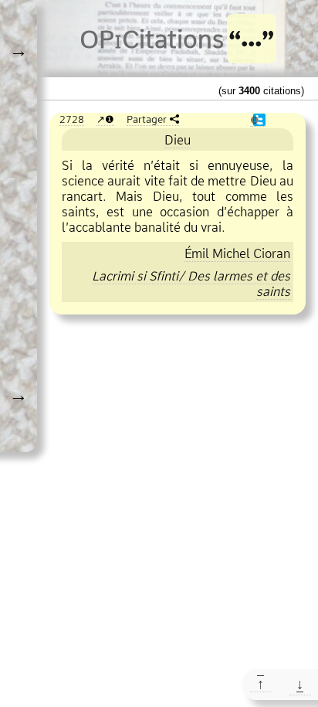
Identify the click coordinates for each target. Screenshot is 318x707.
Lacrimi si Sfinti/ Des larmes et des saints (191, 283)
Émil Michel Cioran (237, 253)
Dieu (177, 140)
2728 (71, 119)
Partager (147, 119)
